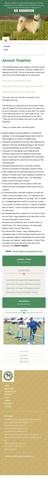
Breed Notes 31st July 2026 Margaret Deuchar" (22, 292)
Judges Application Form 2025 (15, 443)
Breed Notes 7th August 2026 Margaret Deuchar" (23, 288)
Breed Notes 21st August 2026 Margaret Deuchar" (23, 280)
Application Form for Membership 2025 (18, 422)
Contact (8, 395)
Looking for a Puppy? (24, 260)
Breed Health (10, 392)
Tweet (5, 49)
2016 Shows (24, 358)
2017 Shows (24, 355)
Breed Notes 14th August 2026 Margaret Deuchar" (23, 284)
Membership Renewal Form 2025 (16, 425)
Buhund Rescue (24, 302)
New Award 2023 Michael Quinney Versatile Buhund (23, 419)
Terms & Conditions (26, 11)
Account (8, 407)
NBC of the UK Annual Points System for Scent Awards (22, 86)
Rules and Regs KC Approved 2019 (16, 431)
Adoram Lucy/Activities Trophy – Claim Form (18, 92)
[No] (45, 7)
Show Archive (24, 361)
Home (7, 386)
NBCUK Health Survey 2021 (14, 446)
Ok (16, 11)
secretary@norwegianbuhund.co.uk (27, 251)
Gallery (8, 403)
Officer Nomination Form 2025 (16, 428)
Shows (7, 400)
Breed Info (9, 389)
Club (6, 398)
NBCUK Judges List (11, 449)
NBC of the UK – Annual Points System (16, 80)
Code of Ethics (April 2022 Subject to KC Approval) (22, 434)
